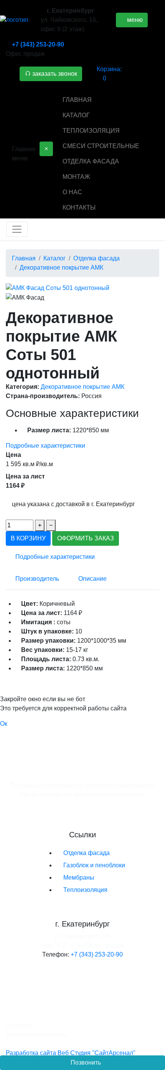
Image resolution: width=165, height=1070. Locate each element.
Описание (92, 578)
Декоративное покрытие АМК (82, 386)
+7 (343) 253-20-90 (38, 44)
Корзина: (109, 74)
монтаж (76, 176)
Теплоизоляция (85, 890)
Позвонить (85, 1062)
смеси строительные (101, 146)
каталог (76, 115)
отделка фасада (91, 161)
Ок (3, 723)
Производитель (37, 578)
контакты (79, 207)
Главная (77, 100)
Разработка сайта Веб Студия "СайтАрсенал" (70, 1053)
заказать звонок (54, 73)
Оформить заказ (85, 538)
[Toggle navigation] (17, 229)
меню (134, 20)
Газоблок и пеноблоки (94, 865)
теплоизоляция (91, 130)
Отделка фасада (86, 853)
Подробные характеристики (45, 445)
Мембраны (78, 877)
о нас (72, 192)
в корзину (28, 538)
